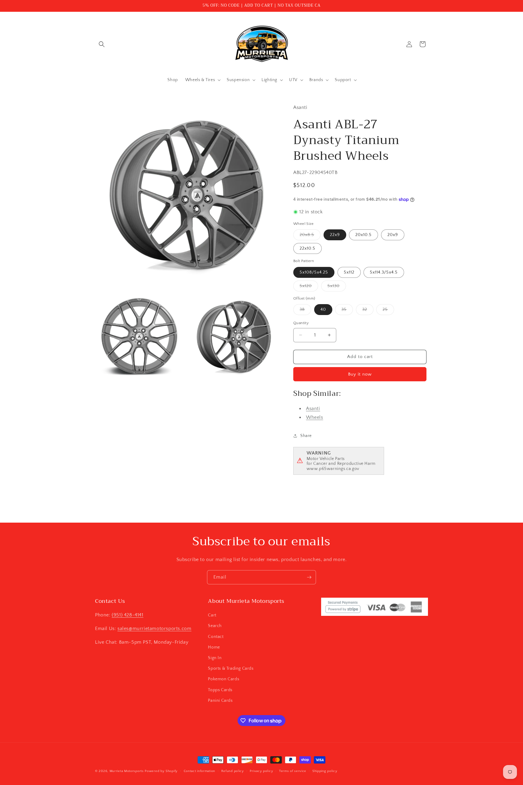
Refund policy (232, 771)
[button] (101, 44)
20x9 (392, 234)
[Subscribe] (309, 577)
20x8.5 (310, 236)
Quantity (301, 323)
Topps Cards (220, 690)
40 (323, 309)
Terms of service (292, 771)
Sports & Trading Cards (230, 668)
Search (215, 625)
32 (367, 311)
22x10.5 (307, 248)
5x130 (336, 287)
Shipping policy (324, 771)
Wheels (314, 417)
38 (305, 311)
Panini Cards (220, 700)
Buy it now (360, 374)
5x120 (309, 287)
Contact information (199, 771)
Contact (215, 636)
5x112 (349, 272)
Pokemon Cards (223, 679)
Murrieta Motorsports (127, 771)
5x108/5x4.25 (314, 272)
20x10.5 (363, 234)
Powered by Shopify (161, 771)
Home (214, 647)
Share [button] (306, 435)
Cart (212, 615)
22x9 (335, 234)
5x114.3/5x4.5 (384, 272)
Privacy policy (261, 771)
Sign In (215, 657)
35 (347, 311)
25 (388, 311)
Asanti (313, 408)
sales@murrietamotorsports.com (154, 628)
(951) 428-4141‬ (127, 615)
